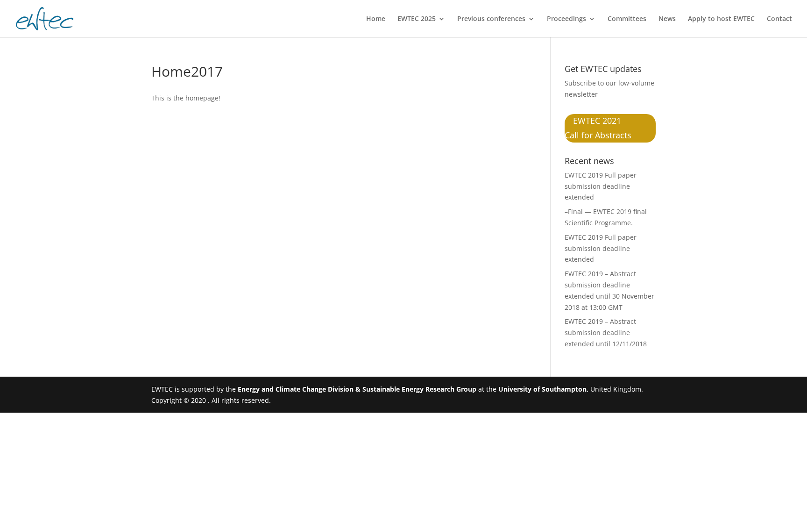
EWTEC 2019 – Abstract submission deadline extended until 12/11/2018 (606, 332)
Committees (627, 19)
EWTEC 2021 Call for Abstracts (598, 128)
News (667, 19)
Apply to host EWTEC (721, 19)
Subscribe (580, 83)
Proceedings (566, 19)
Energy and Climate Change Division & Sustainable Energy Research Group (357, 389)
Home (375, 19)
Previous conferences (491, 19)
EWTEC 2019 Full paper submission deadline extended (601, 186)
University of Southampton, (543, 389)
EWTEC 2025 (416, 19)
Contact (779, 19)
